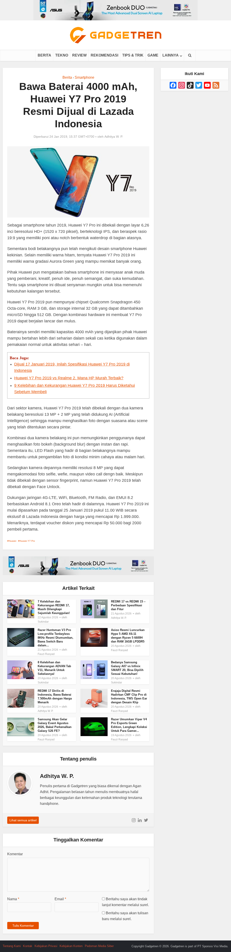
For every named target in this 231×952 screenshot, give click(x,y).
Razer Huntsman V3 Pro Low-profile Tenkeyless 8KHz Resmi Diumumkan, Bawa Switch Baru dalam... (55, 637)
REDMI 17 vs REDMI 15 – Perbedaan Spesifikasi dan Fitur (128, 605)
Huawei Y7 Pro (27, 541)
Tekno (61, 55)
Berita (44, 55)
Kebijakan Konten (71, 946)
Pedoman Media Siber (99, 946)
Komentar (15, 854)
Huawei (12, 541)
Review (79, 55)
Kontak (27, 946)
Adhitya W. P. (113, 136)
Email (60, 899)
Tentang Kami (12, 946)
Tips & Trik (132, 55)
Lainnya (170, 55)
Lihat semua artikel (23, 820)
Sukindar (43, 621)
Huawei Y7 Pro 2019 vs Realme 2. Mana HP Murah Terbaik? (68, 378)
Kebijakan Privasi (46, 946)
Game (153, 55)
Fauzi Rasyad (46, 654)
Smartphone (84, 77)
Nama (13, 899)
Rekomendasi (104, 55)
